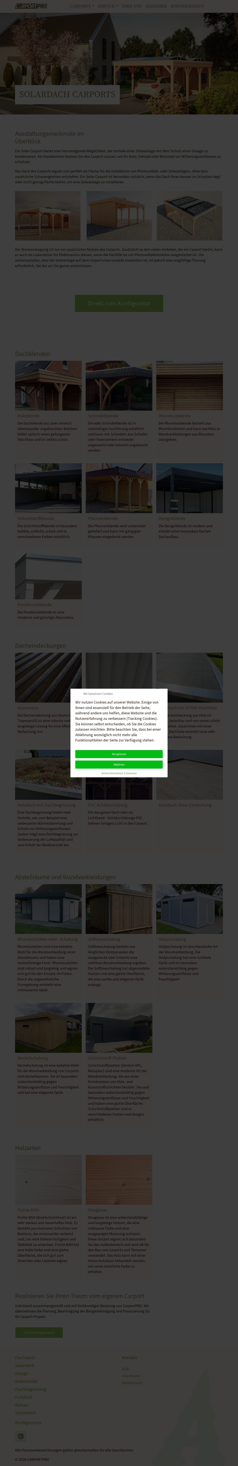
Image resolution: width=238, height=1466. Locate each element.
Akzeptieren (119, 754)
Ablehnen (119, 764)
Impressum (131, 773)
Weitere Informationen (112, 773)
